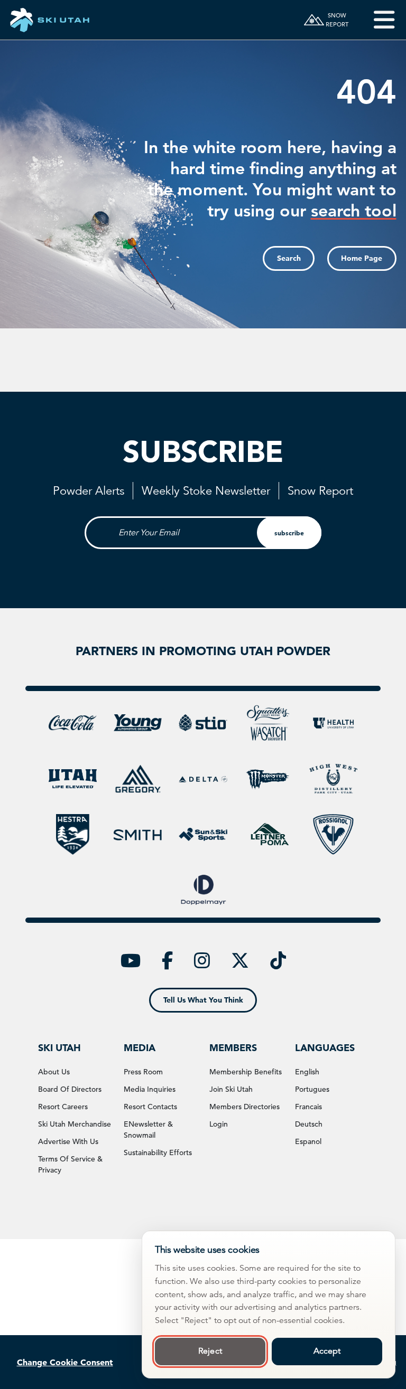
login (218, 1124)
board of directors (70, 1089)
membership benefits (245, 1071)
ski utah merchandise (74, 1124)
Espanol (308, 1141)
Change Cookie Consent (65, 1362)
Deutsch (308, 1124)
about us (54, 1071)
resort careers (63, 1106)
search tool (353, 210)
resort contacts (150, 1106)
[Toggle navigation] (376, 20)
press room (143, 1071)
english (307, 1071)
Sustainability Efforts (158, 1152)
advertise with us (68, 1141)
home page (361, 258)
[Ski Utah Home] (49, 20)
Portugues (312, 1089)
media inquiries (150, 1089)
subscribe (289, 532)
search (289, 258)
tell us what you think (203, 1000)
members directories (244, 1106)
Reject (210, 1351)
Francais (308, 1106)
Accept (327, 1351)
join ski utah (231, 1089)
